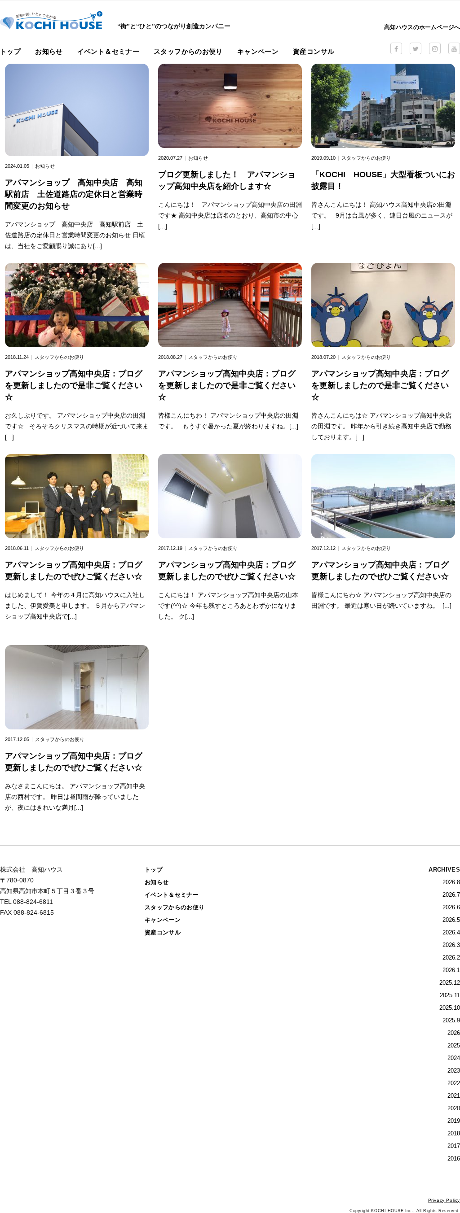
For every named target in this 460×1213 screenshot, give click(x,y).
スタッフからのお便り (188, 51)
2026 (453, 1033)
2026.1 (451, 970)
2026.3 (451, 945)
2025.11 (450, 995)
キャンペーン (258, 51)
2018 (453, 1133)
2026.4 (451, 932)
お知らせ (49, 51)
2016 (453, 1158)
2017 (453, 1146)
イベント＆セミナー (108, 51)
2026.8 (451, 882)
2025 (453, 1045)
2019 (453, 1120)
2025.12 (449, 982)
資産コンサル (313, 51)
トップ (10, 51)
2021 (453, 1095)
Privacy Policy (444, 1200)
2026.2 (451, 957)
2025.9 (451, 1020)
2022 (453, 1083)
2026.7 (451, 894)
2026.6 (451, 907)
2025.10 (449, 1007)
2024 (453, 1058)
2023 (453, 1070)
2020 (453, 1108)
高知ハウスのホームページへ (422, 27)
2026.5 (451, 919)
